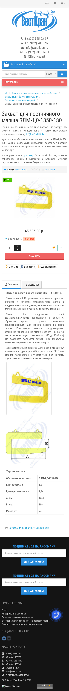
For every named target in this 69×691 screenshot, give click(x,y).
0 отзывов (50, 169)
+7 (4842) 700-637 (35, 134)
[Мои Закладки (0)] (55, 3)
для (19, 527)
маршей (40, 527)
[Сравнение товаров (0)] (47, 3)
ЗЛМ (47, 527)
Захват (12, 527)
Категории (11, 82)
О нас (4, 610)
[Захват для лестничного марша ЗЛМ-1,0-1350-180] (34, 197)
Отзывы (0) (33, 284)
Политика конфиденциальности (17, 617)
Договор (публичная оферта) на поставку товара (26, 620)
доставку (28, 155)
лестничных (28, 527)
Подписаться (36, 561)
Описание (13, 284)
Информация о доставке (14, 613)
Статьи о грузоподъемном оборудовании (22, 624)
